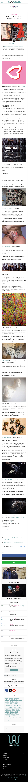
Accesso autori (6, 768)
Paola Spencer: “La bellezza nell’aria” (13, 542)
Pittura (13, 713)
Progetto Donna (14, 14)
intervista (11, 707)
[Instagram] (10, 690)
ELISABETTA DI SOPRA (7, 208)
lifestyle (19, 707)
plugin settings (18, 682)
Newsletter (5, 766)
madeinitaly (8, 709)
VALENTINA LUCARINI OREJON (9, 479)
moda (14, 709)
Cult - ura (11, 605)
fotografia (20, 705)
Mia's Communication (22, 775)
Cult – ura (5, 751)
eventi (15, 705)
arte (3, 552)
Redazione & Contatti (7, 764)
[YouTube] (14, 690)
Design (12, 703)
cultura (7, 703)
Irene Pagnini (18, 20)
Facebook (23, 86)
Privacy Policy (11, 777)
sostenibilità (19, 717)
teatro (11, 719)
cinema (7, 701)
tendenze (16, 719)
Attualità (5, 755)
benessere (16, 699)
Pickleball (8, 713)
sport (7, 719)
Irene (3, 531)
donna (16, 703)
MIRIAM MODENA (6, 246)
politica (7, 715)
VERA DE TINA (5, 360)
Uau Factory (5, 759)
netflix (16, 711)
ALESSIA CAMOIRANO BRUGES (9, 273)
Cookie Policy (17, 777)
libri (15, 707)
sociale (13, 717)
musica (12, 711)
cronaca (16, 701)
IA (6, 707)
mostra (7, 711)
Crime (12, 701)
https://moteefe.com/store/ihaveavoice (17, 517)
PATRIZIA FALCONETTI (7, 437)
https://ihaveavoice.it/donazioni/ (12, 529)
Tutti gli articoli (14, 670)
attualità (11, 699)
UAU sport (22, 605)
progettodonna (14, 715)
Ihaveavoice (15, 166)
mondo (18, 709)
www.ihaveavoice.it (8, 521)
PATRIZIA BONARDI (6, 176)
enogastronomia (9, 705)
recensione (8, 717)
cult (21, 701)
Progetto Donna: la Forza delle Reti (16, 631)
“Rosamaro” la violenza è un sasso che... (17, 638)
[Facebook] (6, 690)
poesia (18, 713)
